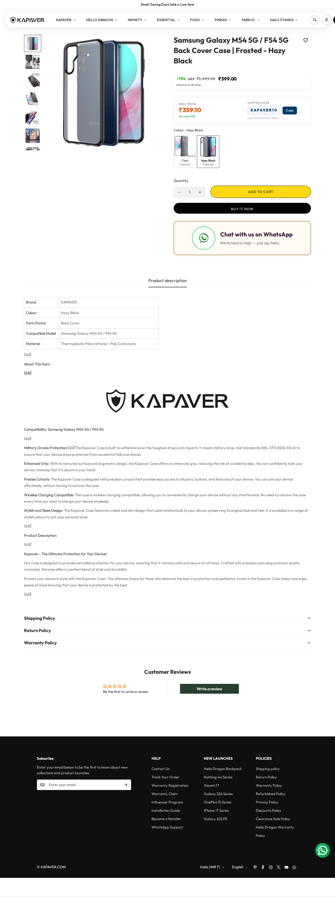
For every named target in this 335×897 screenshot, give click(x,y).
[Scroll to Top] (325, 870)
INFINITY (135, 19)
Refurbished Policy (270, 793)
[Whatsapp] (294, 867)
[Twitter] (279, 867)
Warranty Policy (269, 785)
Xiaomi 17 (211, 785)
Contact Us (160, 768)
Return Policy (266, 777)
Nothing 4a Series (218, 777)
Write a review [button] (209, 688)
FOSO (195, 19)
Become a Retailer (166, 818)
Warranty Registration (170, 785)
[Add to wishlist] (305, 40)
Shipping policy (268, 768)
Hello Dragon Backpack (223, 768)
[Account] (326, 20)
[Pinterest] (255, 867)
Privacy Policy (267, 802)
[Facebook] (263, 867)
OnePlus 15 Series (217, 802)
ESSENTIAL (166, 19)
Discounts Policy (268, 810)
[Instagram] (271, 867)
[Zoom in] (150, 45)
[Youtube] (286, 867)
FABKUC (248, 19)
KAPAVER (63, 19)
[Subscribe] (125, 784)
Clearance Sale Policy (273, 818)
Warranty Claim (165, 793)
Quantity (181, 180)
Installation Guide (166, 810)
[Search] (315, 20)
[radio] (185, 151)
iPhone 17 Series (216, 810)
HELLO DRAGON (99, 19)
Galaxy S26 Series (218, 793)
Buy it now (242, 209)
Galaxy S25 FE (215, 818)
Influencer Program (167, 802)
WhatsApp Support (167, 827)
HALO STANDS (282, 19)
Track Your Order (165, 777)
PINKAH (221, 19)
